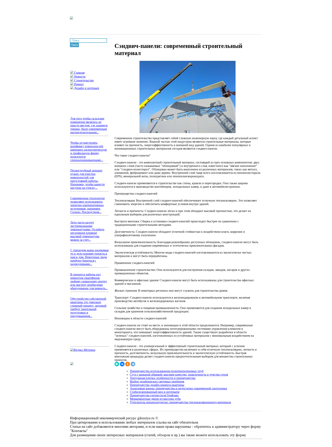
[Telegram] (133, 364)
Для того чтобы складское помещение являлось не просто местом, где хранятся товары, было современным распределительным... (88, 125)
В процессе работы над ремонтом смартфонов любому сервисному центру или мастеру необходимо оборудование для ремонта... (89, 281)
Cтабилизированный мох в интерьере (154, 391)
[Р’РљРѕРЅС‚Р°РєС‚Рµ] (122, 364)
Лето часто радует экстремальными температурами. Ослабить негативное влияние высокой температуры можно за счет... (87, 231)
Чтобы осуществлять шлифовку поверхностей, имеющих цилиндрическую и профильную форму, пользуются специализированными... (88, 151)
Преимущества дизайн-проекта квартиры (157, 385)
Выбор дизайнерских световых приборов (157, 381)
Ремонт (78, 84)
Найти (74, 45)
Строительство (83, 80)
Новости (79, 76)
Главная (79, 72)
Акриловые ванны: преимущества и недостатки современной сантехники (178, 388)
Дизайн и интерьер (86, 88)
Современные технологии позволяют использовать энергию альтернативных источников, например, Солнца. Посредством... (87, 205)
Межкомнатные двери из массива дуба (155, 398)
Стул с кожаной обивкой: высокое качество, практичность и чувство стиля (179, 374)
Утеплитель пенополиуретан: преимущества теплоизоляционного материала (180, 402)
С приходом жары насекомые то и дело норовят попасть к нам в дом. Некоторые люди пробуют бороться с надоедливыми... (89, 257)
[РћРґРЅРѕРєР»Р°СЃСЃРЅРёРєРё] (127, 364)
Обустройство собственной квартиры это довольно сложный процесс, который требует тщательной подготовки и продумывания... (88, 307)
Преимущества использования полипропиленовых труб (166, 371)
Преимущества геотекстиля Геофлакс (154, 395)
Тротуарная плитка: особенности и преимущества (162, 378)
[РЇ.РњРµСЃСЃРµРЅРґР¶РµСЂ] (117, 364)
